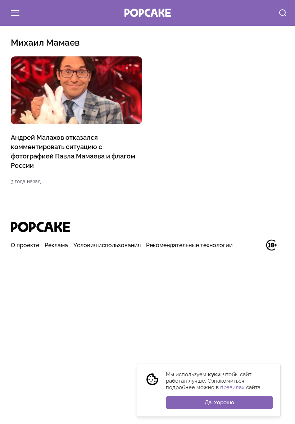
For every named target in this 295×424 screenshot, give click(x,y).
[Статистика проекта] (255, 248)
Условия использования (107, 245)
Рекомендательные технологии (189, 245)
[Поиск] (282, 14)
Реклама (56, 245)
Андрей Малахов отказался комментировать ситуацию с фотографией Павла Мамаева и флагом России (73, 151)
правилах (232, 387)
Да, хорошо (219, 402)
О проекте (25, 245)
